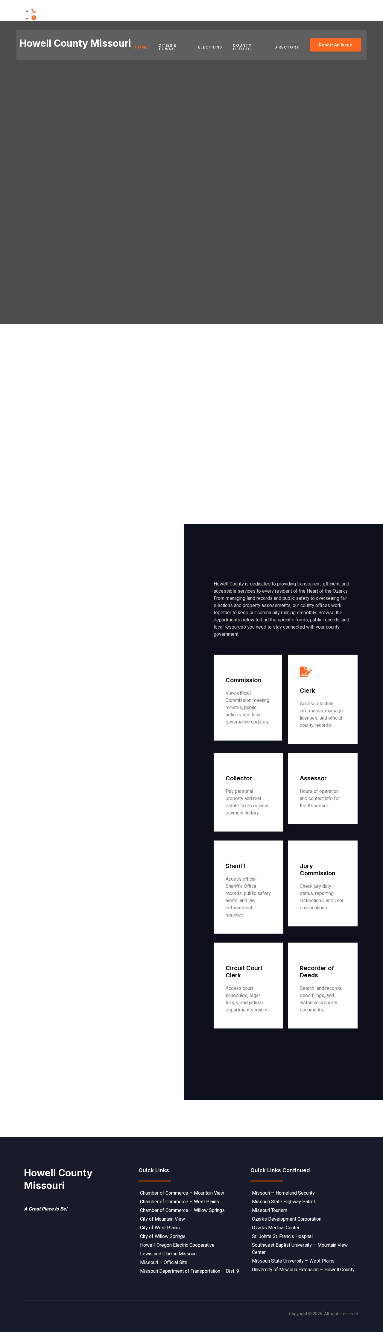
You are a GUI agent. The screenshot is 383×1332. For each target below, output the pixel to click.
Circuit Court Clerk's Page (253, 1022)
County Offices (242, 47)
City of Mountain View (162, 1219)
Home (141, 47)
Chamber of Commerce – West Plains (179, 1201)
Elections (210, 47)
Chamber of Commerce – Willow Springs (182, 1210)
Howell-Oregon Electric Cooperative (177, 1245)
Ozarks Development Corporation (286, 1219)
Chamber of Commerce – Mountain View (182, 1193)
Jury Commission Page (324, 920)
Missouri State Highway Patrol (283, 1201)
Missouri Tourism (269, 1210)
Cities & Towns (167, 47)
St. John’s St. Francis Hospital (282, 1236)
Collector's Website (246, 825)
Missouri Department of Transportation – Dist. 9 (189, 1271)
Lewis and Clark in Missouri (168, 1253)
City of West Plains (160, 1227)
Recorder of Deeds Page (326, 1022)
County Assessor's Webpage (330, 818)
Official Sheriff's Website (252, 928)
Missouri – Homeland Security (283, 1193)
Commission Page (244, 734)
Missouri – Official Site (163, 1262)
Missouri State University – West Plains (293, 1261)
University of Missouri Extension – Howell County (303, 1269)
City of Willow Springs (163, 1236)
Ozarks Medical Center (276, 1227)
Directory (287, 47)
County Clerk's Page (321, 738)
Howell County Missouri (75, 43)
